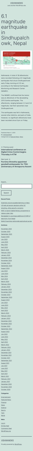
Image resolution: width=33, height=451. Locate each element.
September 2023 (6, 297)
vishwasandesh (7, 134)
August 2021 (5, 363)
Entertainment (6, 397)
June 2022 (4, 337)
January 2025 (5, 255)
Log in (3, 423)
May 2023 (4, 308)
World (3, 415)
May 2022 (4, 339)
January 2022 (5, 350)
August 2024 (5, 268)
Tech (2, 413)
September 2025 (6, 234)
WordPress (18, 444)
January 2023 (5, 318)
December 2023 (6, 289)
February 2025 (6, 252)
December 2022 (6, 321)
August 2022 (5, 331)
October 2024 (5, 263)
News (21, 137)
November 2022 (6, 323)
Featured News (14, 137)
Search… (4, 182)
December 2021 (6, 352)
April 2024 (4, 279)
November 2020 (6, 387)
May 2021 (4, 371)
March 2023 (5, 313)
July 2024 (4, 271)
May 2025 (4, 244)
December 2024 (6, 258)
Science (3, 407)
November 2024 (6, 260)
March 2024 (5, 281)
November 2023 (6, 292)
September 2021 (6, 360)
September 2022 (6, 329)
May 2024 (4, 276)
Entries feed (5, 426)
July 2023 (4, 302)
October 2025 (5, 231)
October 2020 (5, 389)
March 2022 (5, 345)
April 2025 (4, 247)
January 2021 (5, 381)
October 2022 (5, 326)
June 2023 (4, 305)
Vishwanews (16, 3)
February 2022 (6, 347)
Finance (3, 402)
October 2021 (5, 358)
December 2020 (6, 384)
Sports (3, 410)
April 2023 (4, 310)
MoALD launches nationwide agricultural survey (16, 221)
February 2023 (6, 316)
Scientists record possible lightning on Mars (15, 203)
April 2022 (4, 342)
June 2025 (4, 242)
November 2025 (6, 229)
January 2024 (5, 287)
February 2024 (6, 284)
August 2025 (5, 237)
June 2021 (4, 368)
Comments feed (6, 428)
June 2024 (4, 273)
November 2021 (6, 355)
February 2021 (5, 379)
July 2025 (4, 239)
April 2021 (4, 374)
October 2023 (5, 295)
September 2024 (6, 266)
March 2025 (5, 250)
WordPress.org (6, 431)
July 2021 (4, 366)
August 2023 (5, 300)
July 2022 (4, 334)
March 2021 (5, 376)
